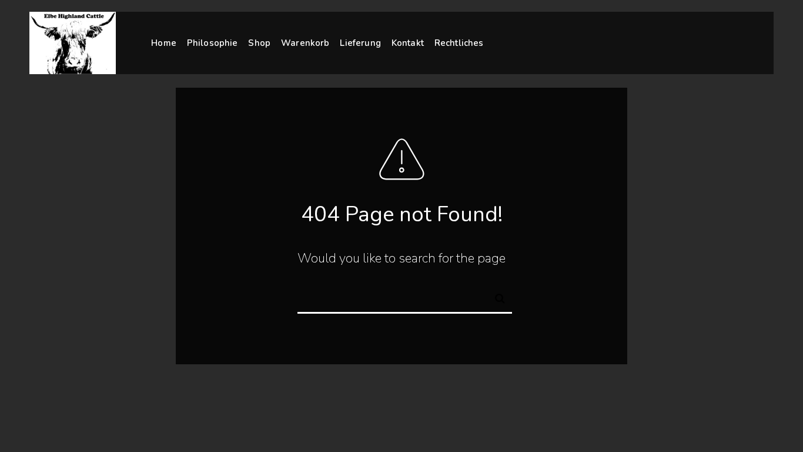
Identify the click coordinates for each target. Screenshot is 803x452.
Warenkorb (305, 43)
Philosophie (212, 43)
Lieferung (360, 43)
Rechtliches (459, 43)
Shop (259, 43)
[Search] (495, 296)
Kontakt (408, 43)
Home (163, 43)
